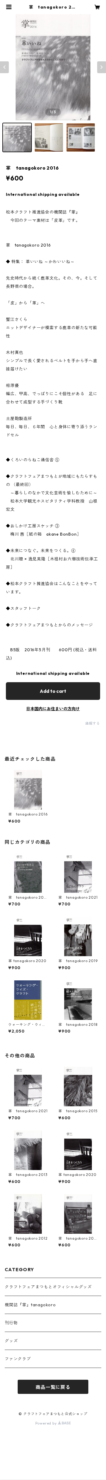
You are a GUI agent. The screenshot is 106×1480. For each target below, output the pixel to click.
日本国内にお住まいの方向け (53, 708)
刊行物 (11, 1322)
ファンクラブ (18, 1358)
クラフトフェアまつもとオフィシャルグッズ (48, 1286)
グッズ (11, 1340)
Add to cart (53, 691)
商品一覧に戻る (53, 1387)
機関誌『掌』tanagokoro (30, 1304)
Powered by (46, 1423)
